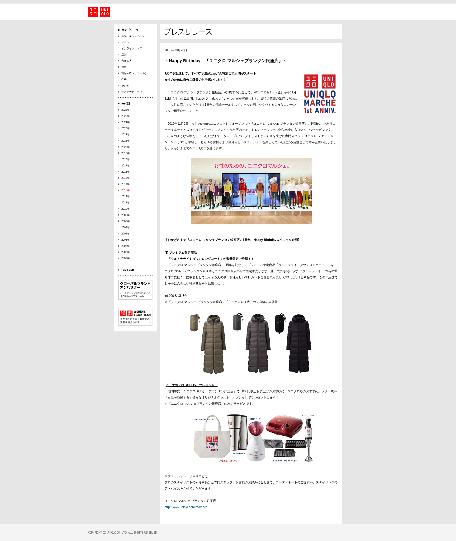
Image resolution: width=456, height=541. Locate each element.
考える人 (126, 60)
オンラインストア (131, 48)
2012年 (125, 196)
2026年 (125, 109)
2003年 (125, 252)
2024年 (125, 122)
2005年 (125, 239)
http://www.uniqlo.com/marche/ (186, 507)
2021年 (125, 140)
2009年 (125, 215)
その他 (125, 85)
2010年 (125, 208)
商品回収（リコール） (134, 73)
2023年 (125, 128)
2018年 (125, 159)
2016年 (125, 171)
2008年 (125, 221)
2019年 (125, 153)
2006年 (125, 233)
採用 (124, 66)
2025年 (125, 116)
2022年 (125, 134)
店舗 (124, 54)
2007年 (125, 227)
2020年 (125, 147)
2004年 (125, 245)
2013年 (125, 190)
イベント (126, 42)
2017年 (125, 165)
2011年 (125, 202)
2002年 (125, 258)
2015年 (125, 177)
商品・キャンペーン (133, 36)
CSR (124, 79)
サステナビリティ (131, 91)
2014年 (125, 184)
